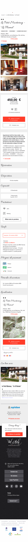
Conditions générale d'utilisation (9, 523)
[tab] (12, 235)
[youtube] (21, 487)
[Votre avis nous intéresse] (7, 487)
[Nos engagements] (14, 529)
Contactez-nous (14, 471)
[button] (14, 51)
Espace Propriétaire (14, 480)
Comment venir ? (13, 501)
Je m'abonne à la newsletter (14, 434)
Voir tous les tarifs (14, 103)
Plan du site (22, 523)
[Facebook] (11, 487)
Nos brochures (14, 476)
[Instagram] (16, 487)
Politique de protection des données (10, 524)
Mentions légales (21, 521)
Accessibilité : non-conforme (8, 521)
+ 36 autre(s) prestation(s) (14, 112)
